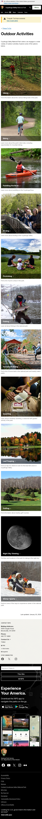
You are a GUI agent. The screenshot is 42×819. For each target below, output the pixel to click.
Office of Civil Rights (7, 805)
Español (5, 651)
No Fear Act (4, 793)
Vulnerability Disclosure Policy (10, 799)
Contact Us (5, 639)
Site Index (5, 648)
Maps (14, 12)
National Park (16, 7)
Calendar (20, 12)
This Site (21, 674)
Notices (3, 784)
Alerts (7, 12)
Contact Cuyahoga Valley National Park (13, 787)
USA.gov (4, 802)
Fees (25, 12)
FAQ (3, 645)
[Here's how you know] (21, 2)
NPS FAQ (4, 790)
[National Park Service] (2, 7)
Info (2, 12)
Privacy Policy (5, 778)
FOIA (2, 781)
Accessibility (5, 775)
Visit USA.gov (6, 815)
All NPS (21, 679)
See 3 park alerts (12, 21)
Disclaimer (4, 796)
